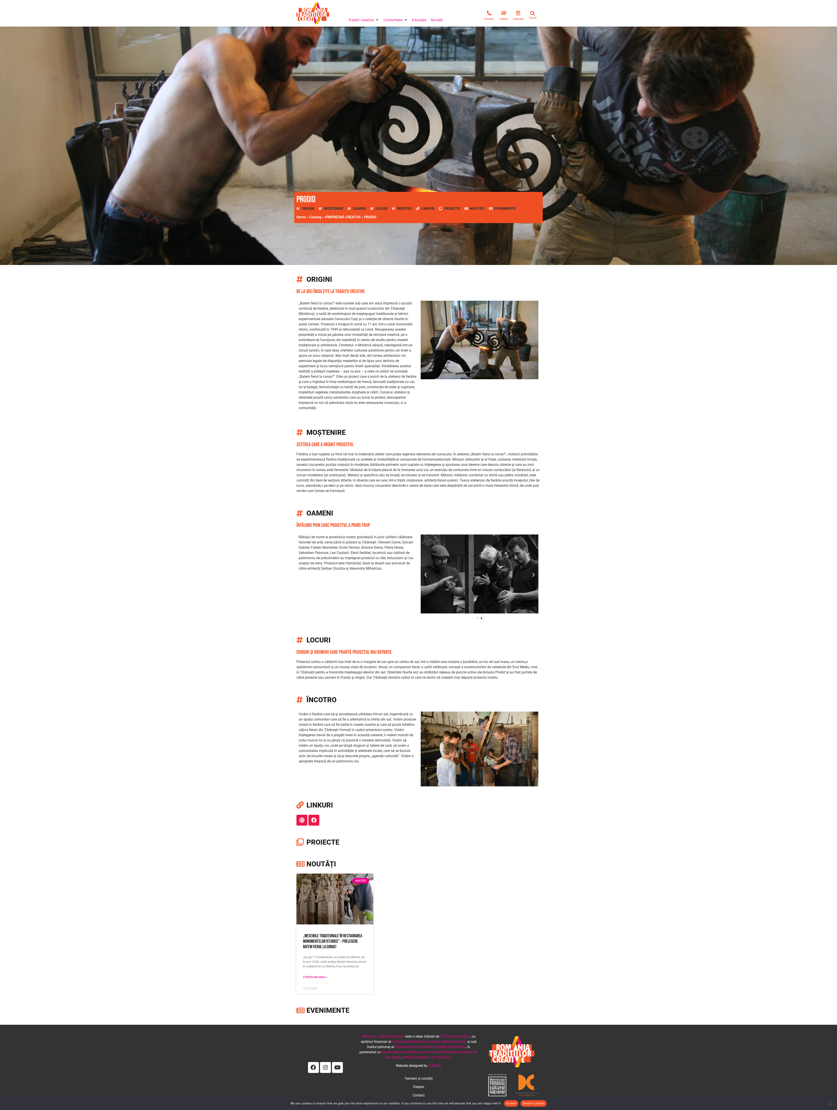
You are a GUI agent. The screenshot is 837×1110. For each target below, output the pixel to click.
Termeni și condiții (419, 1078)
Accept (511, 1103)
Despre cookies (534, 1103)
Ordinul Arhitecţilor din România (426, 1057)
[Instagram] (325, 1067)
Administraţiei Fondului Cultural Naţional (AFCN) (429, 1042)
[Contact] (489, 13)
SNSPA (444, 1052)
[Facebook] (313, 820)
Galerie (503, 18)
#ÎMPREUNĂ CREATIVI (343, 217)
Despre (418, 1087)
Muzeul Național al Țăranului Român (409, 1052)
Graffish (434, 1066)
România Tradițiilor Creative (383, 1036)
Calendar (518, 18)
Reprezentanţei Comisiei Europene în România (430, 1047)
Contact (489, 18)
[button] (363, 20)
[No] (830, 1103)
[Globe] (301, 820)
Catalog (315, 217)
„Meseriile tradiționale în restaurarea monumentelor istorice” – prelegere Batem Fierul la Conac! (332, 941)
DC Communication (455, 1036)
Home (301, 217)
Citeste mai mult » (315, 977)
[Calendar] (518, 13)
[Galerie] (504, 13)
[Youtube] (337, 1067)
